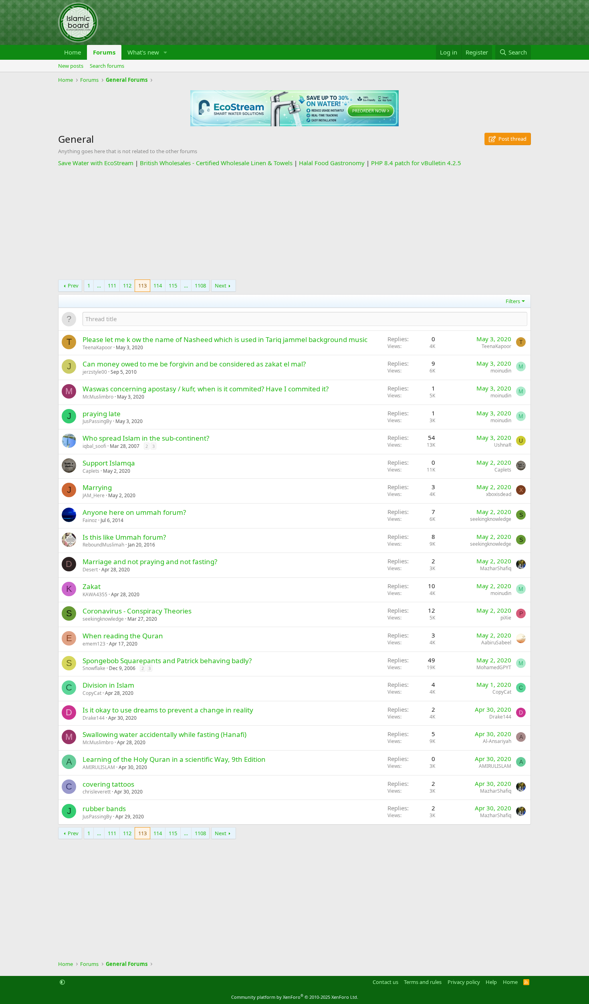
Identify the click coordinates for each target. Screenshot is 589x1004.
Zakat (92, 586)
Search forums (107, 65)
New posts (70, 65)
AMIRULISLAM (99, 767)
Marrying (97, 487)
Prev (73, 285)
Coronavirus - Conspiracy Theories (137, 610)
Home (72, 52)
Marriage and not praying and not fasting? (150, 561)
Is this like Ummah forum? (124, 537)
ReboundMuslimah (103, 544)
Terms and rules (423, 982)
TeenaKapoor (97, 347)
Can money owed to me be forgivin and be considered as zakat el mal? (194, 363)
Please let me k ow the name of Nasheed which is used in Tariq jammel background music (225, 339)
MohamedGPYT (493, 667)
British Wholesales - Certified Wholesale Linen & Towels (216, 163)
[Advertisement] (294, 223)
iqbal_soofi (94, 446)
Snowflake (94, 668)
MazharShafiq (495, 568)
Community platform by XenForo (294, 997)
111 (112, 285)
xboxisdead (498, 494)
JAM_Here (94, 495)
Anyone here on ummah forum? (134, 512)
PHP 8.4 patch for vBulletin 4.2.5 (416, 163)
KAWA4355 (95, 594)
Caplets (91, 471)
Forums (104, 52)
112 (127, 285)
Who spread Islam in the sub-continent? (146, 438)
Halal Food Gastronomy (332, 163)
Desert (90, 569)
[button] (165, 52)
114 (157, 285)
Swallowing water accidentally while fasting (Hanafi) (164, 734)
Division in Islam (108, 685)
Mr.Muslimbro (98, 396)
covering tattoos (108, 784)
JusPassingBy (97, 421)
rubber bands (104, 808)
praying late (102, 413)
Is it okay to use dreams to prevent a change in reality (168, 710)
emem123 (94, 643)
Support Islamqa (109, 463)
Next (220, 285)
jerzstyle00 (95, 371)
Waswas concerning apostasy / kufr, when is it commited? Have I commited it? (206, 388)
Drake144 (94, 718)
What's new (143, 52)
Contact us (385, 982)
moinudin (500, 370)
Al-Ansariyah (497, 741)
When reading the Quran (123, 635)
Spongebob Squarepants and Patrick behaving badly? (167, 660)
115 (173, 285)
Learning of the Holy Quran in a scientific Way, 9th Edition (174, 759)
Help (491, 982)
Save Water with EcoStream (95, 163)
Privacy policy (464, 982)
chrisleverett (97, 791)
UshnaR (502, 444)
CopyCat (92, 693)
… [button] (99, 285)
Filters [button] (513, 301)
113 (142, 285)
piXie (505, 617)
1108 (200, 285)
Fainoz (90, 520)
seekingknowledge (490, 519)
